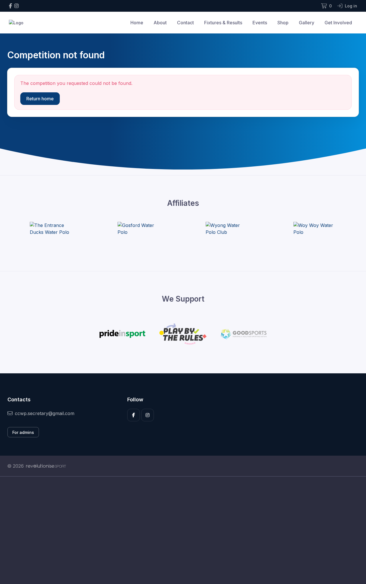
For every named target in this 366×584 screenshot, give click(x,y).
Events (259, 22)
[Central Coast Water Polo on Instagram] (16, 6)
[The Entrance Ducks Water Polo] (51, 229)
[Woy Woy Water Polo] (314, 229)
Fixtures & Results (223, 22)
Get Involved (338, 22)
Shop (283, 22)
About (160, 22)
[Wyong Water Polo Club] (227, 229)
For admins (23, 432)
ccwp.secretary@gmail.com (44, 413)
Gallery (306, 22)
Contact (185, 22)
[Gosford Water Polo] (139, 229)
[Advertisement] (178, 530)
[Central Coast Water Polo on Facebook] (10, 6)
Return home (40, 98)
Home (136, 22)
